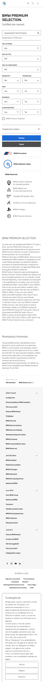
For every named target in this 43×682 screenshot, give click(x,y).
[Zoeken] (38, 33)
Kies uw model (7, 44)
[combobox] (21, 33)
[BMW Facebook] (7, 563)
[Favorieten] (32, 3)
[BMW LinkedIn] (19, 563)
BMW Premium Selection (15, 118)
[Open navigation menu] (37, 3)
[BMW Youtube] (15, 563)
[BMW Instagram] (11, 563)
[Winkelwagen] (28, 3)
